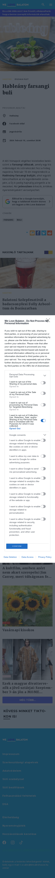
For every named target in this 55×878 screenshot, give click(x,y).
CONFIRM (17, 546)
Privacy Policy (44, 557)
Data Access (27, 557)
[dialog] (27, 439)
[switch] (43, 382)
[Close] (49, 321)
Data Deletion (10, 557)
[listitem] (27, 375)
